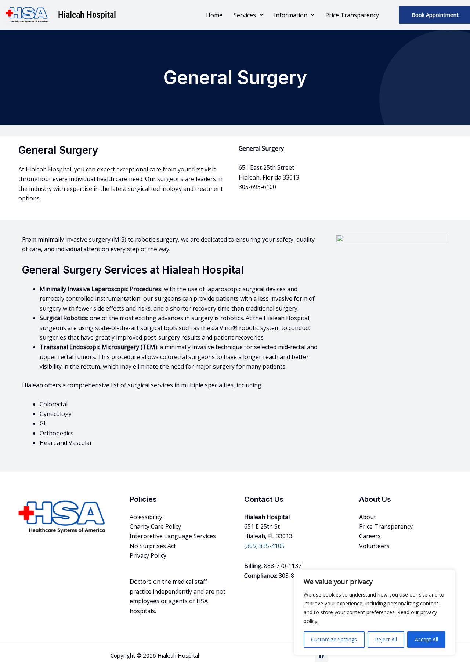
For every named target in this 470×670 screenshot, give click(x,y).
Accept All (426, 639)
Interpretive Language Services (173, 536)
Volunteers (374, 546)
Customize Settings (334, 639)
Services (245, 15)
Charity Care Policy (155, 526)
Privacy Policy (148, 555)
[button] (248, 15)
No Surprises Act (153, 546)
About (367, 517)
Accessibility (146, 517)
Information (290, 15)
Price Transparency (352, 15)
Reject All (386, 639)
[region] (374, 612)
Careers (370, 536)
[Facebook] (321, 655)
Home (214, 15)
